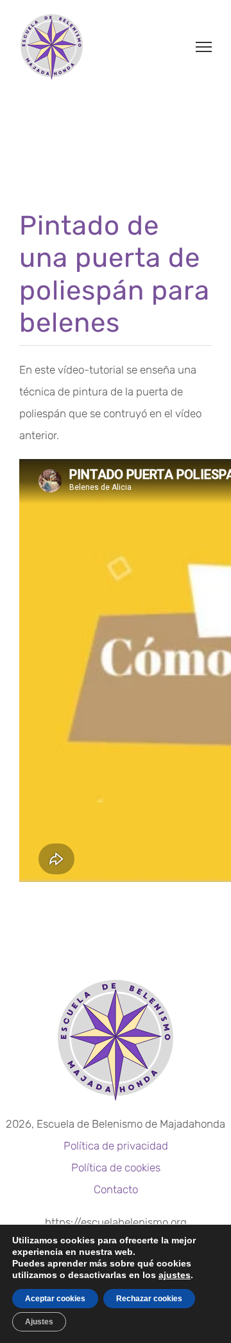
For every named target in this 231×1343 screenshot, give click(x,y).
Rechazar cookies (149, 1298)
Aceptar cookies (55, 1298)
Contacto (116, 1189)
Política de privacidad (116, 1145)
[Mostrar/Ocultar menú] (204, 46)
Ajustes (39, 1321)
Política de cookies (115, 1167)
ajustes (174, 1275)
